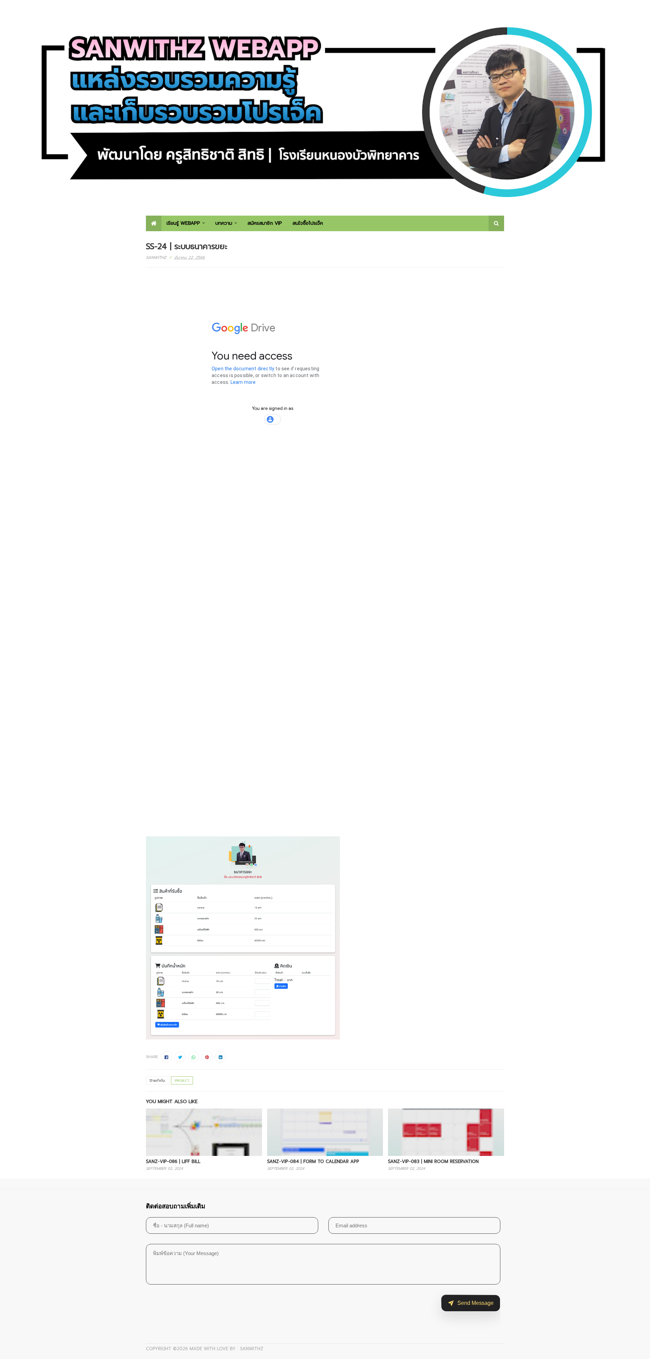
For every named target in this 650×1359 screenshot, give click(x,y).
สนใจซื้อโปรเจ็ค (307, 223)
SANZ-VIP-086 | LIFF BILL (173, 1161)
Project (182, 1080)
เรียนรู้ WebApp (183, 223)
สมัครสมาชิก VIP (264, 223)
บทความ (223, 223)
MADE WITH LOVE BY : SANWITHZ (226, 1348)
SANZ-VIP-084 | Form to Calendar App (313, 1161)
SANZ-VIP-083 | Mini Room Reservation (433, 1161)
